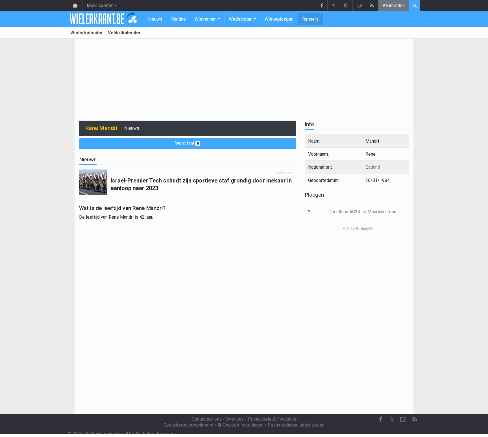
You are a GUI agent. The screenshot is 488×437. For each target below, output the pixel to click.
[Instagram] (346, 5)
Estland (372, 167)
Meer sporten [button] (100, 5)
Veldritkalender (124, 32)
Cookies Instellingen (242, 425)
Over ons (235, 419)
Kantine (178, 19)
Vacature (288, 419)
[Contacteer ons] (359, 5)
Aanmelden (394, 5)
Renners (310, 19)
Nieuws (154, 19)
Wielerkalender (86, 32)
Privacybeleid (261, 419)
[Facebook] (321, 5)
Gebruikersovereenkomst (188, 425)
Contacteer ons (207, 419)
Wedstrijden (240, 19)
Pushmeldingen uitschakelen (296, 425)
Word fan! (187, 143)
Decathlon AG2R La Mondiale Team (363, 211)
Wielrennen (206, 19)
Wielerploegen (279, 19)
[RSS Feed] (372, 5)
